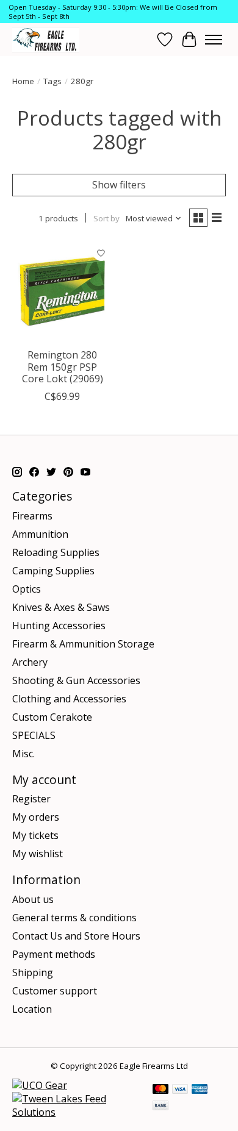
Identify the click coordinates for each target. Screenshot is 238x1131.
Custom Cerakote (52, 717)
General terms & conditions (74, 917)
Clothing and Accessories (69, 698)
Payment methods (53, 954)
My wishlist (37, 853)
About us (33, 899)
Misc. (23, 753)
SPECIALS (34, 735)
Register (31, 798)
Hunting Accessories (59, 625)
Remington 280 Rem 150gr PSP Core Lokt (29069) (62, 366)
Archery (30, 662)
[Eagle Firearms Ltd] (45, 39)
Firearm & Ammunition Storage (83, 644)
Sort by (106, 218)
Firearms (32, 516)
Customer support (54, 990)
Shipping (32, 972)
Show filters (119, 184)
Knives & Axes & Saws (61, 607)
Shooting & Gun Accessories (76, 680)
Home (23, 81)
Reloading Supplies (55, 552)
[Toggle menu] (213, 39)
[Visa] (180, 1090)
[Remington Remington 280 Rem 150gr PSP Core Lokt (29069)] (62, 291)
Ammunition (40, 534)
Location (32, 1009)
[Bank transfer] (160, 1107)
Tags (52, 81)
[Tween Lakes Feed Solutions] (76, 1112)
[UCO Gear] (39, 1085)
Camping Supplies (53, 570)
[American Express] (199, 1090)
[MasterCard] (160, 1090)
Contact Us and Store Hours (76, 936)
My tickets (35, 835)
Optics (26, 589)
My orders (35, 817)
